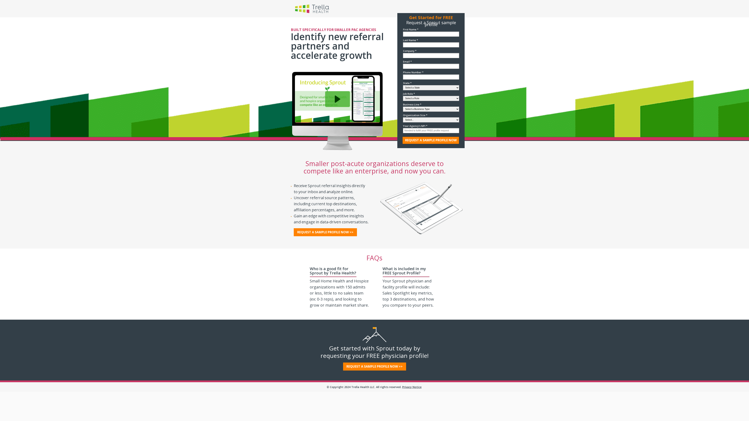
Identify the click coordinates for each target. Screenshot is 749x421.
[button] (337, 99)
